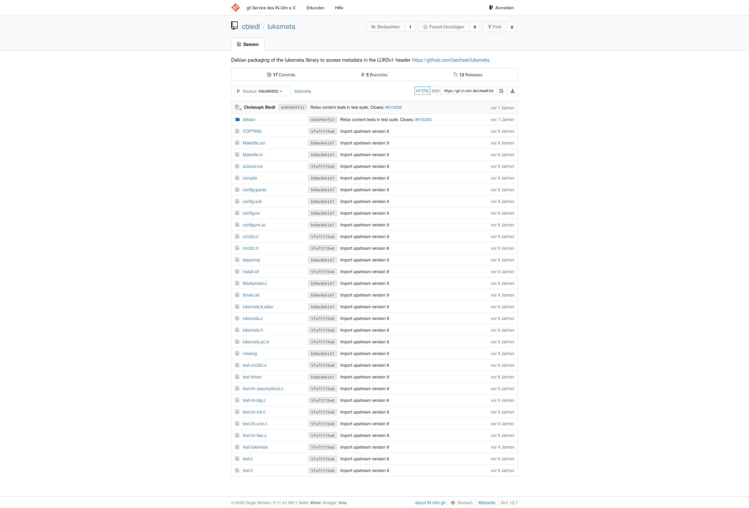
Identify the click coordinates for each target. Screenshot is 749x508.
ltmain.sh (251, 295)
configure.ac (254, 225)
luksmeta (281, 26)
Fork (497, 27)
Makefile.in (253, 154)
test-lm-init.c (254, 412)
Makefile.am (254, 143)
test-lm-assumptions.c (263, 388)
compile (250, 178)
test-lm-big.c (254, 400)
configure (251, 213)
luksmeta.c (253, 318)
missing (250, 353)
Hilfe (339, 8)
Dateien (251, 44)
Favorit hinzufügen (447, 27)
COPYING (252, 131)
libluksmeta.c (255, 283)
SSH (435, 91)
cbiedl (251, 26)
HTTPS (422, 91)
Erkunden (315, 8)
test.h (248, 470)
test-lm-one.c (255, 423)
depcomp (251, 260)
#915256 (393, 107)
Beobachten (388, 27)
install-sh (251, 271)
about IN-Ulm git (430, 502)
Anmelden (504, 8)
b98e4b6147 (322, 143)
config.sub (252, 201)
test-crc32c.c (255, 365)
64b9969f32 (293, 107)
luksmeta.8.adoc (258, 306)
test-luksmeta (255, 447)
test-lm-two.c (255, 435)
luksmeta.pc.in (256, 342)
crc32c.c (250, 236)
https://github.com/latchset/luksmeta (450, 59)
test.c (248, 458)
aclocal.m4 (253, 166)
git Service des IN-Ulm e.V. (271, 8)
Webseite (486, 502)
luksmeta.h (253, 330)
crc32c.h (251, 248)
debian (249, 119)
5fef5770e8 (322, 131)
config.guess (254, 189)
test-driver (252, 377)
